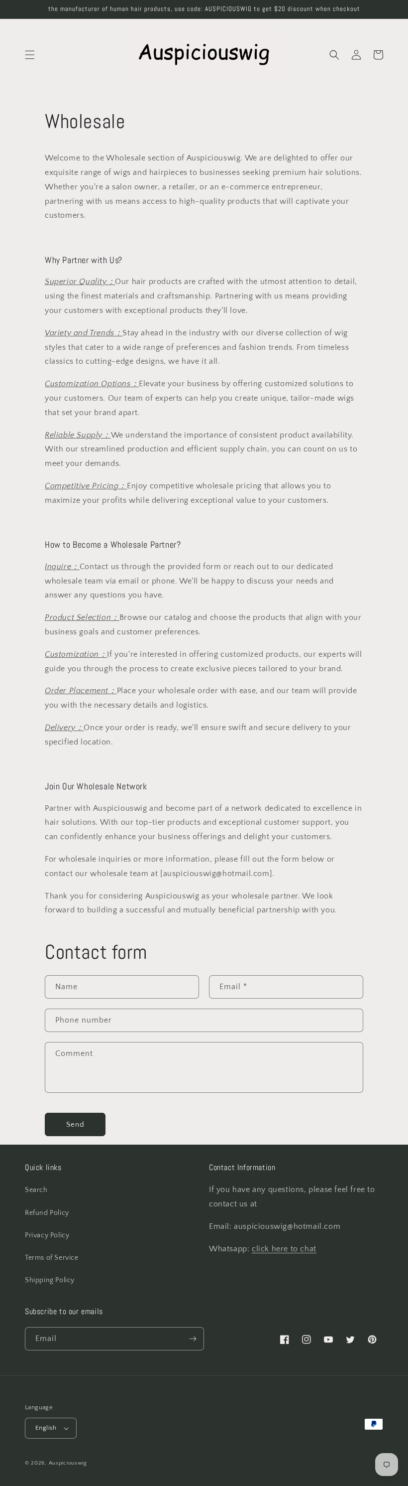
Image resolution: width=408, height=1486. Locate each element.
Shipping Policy (50, 1280)
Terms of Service (52, 1258)
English (46, 1427)
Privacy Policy (47, 1235)
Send (75, 1124)
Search (36, 1190)
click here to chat (284, 1248)
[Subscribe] (193, 1338)
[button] (30, 55)
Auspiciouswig (68, 1463)
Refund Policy (47, 1213)
